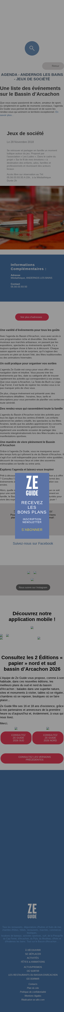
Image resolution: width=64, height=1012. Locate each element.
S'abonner (32, 529)
